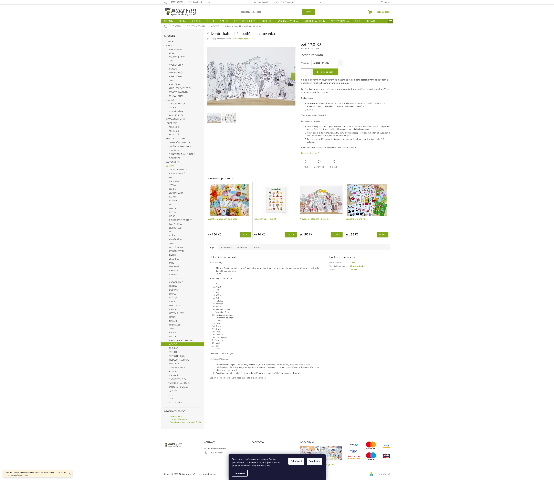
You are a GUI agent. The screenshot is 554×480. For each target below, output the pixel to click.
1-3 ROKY (170, 41)
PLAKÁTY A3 (174, 150)
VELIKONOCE (175, 278)
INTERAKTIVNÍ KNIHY (176, 119)
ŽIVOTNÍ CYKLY (176, 193)
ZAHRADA (174, 181)
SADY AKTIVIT (175, 49)
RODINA (173, 200)
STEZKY (172, 53)
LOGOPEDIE (171, 123)
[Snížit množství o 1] (311, 73)
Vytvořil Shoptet (382, 474)
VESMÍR (173, 274)
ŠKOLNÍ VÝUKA (175, 115)
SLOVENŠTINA (172, 162)
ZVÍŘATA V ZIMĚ (177, 367)
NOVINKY (172, 391)
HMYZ (172, 177)
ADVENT (173, 344)
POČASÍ (173, 297)
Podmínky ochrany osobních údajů (185, 422)
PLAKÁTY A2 (174, 158)
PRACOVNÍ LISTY (176, 57)
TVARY (172, 328)
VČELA (172, 185)
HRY (170, 61)
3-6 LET (169, 45)
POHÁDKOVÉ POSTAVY (180, 220)
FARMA (172, 196)
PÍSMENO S (173, 131)
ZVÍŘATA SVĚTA (176, 251)
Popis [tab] (212, 247)
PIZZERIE (173, 309)
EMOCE (172, 293)
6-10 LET (170, 99)
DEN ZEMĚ (174, 266)
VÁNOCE (173, 352)
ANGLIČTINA (174, 84)
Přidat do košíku (327, 72)
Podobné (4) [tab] (226, 247)
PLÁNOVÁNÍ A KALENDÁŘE (181, 154)
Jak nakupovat (260, 2)
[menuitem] (168, 21)
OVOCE (172, 255)
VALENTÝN (174, 375)
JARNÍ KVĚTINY (176, 239)
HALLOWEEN (175, 324)
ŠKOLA (171, 398)
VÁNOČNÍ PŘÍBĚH (177, 356)
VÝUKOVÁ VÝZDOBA (175, 138)
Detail (245, 234)
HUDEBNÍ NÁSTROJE (179, 360)
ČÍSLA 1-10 (174, 301)
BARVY (172, 332)
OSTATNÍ (170, 165)
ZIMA (171, 243)
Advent (353, 269)
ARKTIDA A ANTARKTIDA (181, 340)
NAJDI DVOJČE (176, 72)
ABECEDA (173, 270)
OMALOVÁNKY (176, 96)
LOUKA (172, 189)
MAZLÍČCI (173, 336)
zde (268, 465)
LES (171, 231)
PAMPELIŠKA (175, 224)
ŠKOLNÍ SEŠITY (175, 111)
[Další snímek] (293, 76)
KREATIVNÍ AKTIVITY (178, 92)
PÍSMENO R (173, 127)
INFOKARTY (174, 107)
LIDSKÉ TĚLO (175, 228)
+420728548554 (215, 452)
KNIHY (171, 80)
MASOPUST (174, 363)
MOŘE (172, 216)
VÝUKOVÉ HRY (176, 65)
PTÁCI (172, 235)
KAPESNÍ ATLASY (176, 103)
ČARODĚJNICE (176, 282)
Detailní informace (309, 153)
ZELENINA (174, 259)
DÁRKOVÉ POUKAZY (178, 387)
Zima (352, 262)
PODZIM (173, 371)
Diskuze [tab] (256, 247)
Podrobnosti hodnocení (242, 38)
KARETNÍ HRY (175, 76)
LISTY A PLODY (176, 313)
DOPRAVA (174, 290)
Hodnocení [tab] (242, 247)
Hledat (308, 11)
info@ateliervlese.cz (217, 448)
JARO (171, 263)
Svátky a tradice (358, 266)
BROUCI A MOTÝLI (178, 173)
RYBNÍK (172, 212)
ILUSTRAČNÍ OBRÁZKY (179, 142)
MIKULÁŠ (173, 348)
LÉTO (171, 204)
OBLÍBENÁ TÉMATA (177, 169)
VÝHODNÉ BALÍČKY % (179, 383)
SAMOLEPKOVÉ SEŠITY (179, 88)
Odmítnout (296, 461)
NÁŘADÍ (173, 321)
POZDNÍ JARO (175, 402)
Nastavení (239, 473)
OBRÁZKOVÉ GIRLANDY (179, 146)
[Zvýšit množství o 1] (311, 70)
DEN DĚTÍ (173, 208)
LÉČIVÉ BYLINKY (177, 247)
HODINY (173, 286)
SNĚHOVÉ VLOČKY (178, 379)
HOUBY (172, 317)
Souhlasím (314, 461)
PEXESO (173, 68)
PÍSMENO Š (173, 134)
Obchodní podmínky (284, 2)
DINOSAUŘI (174, 305)
